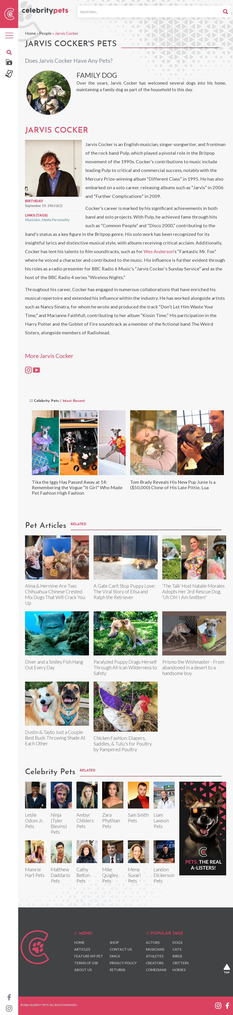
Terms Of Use (86, 963)
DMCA (115, 956)
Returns (117, 970)
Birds (177, 956)
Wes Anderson (158, 251)
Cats (176, 949)
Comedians (156, 970)
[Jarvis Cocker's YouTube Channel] (36, 370)
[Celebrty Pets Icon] (9, 13)
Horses (178, 970)
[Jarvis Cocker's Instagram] (28, 370)
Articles (82, 949)
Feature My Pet (88, 956)
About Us (83, 970)
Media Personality (56, 220)
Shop (114, 942)
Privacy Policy (123, 963)
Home (30, 33)
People (45, 33)
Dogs (177, 942)
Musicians (32, 220)
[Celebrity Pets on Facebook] (9, 996)
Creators (154, 963)
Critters (180, 963)
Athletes (154, 956)
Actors (153, 942)
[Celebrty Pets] (45, 8)
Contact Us (121, 949)
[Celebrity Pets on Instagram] (9, 1007)
